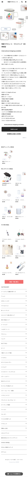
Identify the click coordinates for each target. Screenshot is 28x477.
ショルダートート (5, 329)
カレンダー (4, 414)
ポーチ (3, 348)
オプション (3, 452)
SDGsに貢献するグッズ (7, 447)
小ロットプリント (5, 433)
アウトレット (4, 423)
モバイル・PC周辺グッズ (7, 386)
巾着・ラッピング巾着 (6, 353)
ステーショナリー (5, 376)
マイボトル (3, 357)
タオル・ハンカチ (5, 301)
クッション (3, 409)
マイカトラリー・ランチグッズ (8, 371)
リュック (3, 338)
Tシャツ (3, 296)
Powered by (12, 462)
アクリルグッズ (4, 305)
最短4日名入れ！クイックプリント (9, 437)
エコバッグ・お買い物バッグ (8, 315)
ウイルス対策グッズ (6, 419)
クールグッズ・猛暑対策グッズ (8, 291)
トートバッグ (4, 324)
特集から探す (4, 428)
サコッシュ (3, 334)
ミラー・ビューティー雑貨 (7, 390)
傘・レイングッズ (5, 310)
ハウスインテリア (5, 395)
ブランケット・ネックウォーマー (8, 400)
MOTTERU (4, 343)
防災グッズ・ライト (5, 381)
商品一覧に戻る (14, 282)
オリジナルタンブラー (6, 362)
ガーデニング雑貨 (5, 404)
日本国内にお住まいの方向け (14, 133)
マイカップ (3, 367)
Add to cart (14, 129)
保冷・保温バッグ (5, 320)
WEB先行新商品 (5, 442)
